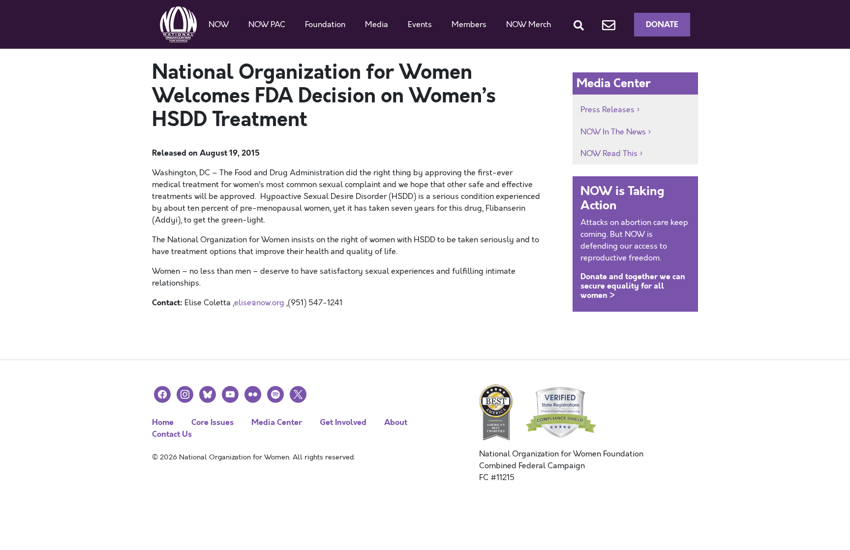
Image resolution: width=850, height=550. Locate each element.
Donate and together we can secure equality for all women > (632, 286)
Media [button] (376, 24)
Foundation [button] (325, 24)
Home (163, 422)
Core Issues (212, 422)
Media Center (276, 422)
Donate (662, 24)
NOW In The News (613, 132)
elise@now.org (259, 302)
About (395, 422)
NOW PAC (266, 24)
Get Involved (343, 422)
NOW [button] (219, 24)
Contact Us (172, 434)
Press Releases (607, 109)
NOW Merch (528, 24)
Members (469, 24)
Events (420, 24)
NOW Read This (609, 153)
